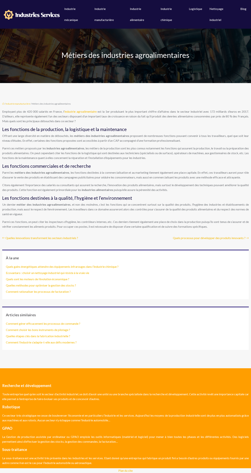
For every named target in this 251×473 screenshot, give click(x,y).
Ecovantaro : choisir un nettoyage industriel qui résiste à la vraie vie (47, 273)
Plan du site (125, 470)
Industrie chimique (166, 14)
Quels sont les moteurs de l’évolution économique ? (37, 279)
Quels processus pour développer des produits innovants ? (209, 238)
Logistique (195, 8)
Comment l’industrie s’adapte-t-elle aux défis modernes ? (41, 342)
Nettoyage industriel (216, 14)
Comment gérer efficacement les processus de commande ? (43, 323)
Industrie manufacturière (104, 14)
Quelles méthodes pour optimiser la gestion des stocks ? (41, 285)
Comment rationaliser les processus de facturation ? (38, 291)
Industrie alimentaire (137, 14)
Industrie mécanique (71, 14)
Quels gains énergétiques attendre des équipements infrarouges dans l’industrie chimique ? (62, 266)
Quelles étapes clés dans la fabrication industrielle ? (38, 336)
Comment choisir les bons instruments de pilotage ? (38, 330)
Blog (243, 8)
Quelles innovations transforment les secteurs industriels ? (42, 238)
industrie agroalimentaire (80, 111)
